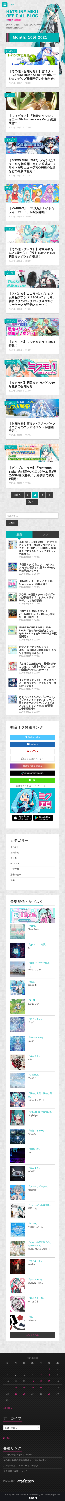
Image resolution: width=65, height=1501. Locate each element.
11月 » (9, 1408)
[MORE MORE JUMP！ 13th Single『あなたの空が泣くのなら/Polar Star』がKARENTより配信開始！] (12, 630)
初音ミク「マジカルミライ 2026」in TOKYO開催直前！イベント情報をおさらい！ (37, 649)
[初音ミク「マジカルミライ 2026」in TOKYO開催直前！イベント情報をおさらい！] (12, 649)
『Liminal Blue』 (36, 1037)
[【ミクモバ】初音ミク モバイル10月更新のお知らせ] (32, 367)
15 (49, 1381)
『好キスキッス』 (36, 1298)
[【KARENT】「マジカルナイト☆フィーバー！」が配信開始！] (32, 193)
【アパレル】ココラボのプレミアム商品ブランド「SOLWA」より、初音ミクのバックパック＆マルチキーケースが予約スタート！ (32, 299)
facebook (33, 744)
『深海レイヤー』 (36, 1130)
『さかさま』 (34, 1056)
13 (32, 1381)
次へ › (32, 501)
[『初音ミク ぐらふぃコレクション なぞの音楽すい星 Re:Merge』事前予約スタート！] (12, 567)
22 (49, 1387)
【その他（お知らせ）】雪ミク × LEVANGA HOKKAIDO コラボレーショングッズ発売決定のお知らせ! (32, 75)
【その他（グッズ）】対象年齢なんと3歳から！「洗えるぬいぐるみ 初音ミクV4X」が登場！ (32, 252)
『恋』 (31, 1317)
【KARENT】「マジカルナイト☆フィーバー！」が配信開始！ (31, 210)
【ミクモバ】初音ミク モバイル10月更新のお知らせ (32, 384)
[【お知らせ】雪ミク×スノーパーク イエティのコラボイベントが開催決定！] (32, 408)
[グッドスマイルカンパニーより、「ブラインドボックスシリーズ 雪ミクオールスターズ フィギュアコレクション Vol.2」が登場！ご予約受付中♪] (12, 699)
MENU (11, 4)
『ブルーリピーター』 (39, 1186)
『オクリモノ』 (35, 1019)
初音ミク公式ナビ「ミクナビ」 (33, 786)
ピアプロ (11, 447)
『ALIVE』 (33, 1224)
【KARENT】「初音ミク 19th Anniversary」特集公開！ (35, 582)
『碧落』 (32, 982)
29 (49, 1394)
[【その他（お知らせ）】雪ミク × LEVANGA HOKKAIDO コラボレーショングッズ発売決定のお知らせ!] (32, 56)
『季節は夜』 (34, 1149)
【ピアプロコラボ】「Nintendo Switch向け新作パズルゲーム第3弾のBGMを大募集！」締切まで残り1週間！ (32, 473)
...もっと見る (32, 1335)
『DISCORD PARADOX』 (40, 1112)
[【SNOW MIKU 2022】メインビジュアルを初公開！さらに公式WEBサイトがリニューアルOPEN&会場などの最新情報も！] (32, 145)
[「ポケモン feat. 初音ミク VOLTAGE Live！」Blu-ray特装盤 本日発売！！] (12, 613)
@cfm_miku (33, 737)
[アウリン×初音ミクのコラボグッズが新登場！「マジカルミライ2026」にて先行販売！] (12, 597)
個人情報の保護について (15, 1471)
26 (24, 1394)
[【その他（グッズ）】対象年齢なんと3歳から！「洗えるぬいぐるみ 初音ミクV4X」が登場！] (32, 234)
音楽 (8, 187)
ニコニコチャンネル (34, 759)
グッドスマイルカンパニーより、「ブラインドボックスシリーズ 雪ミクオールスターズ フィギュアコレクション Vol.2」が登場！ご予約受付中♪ (37, 702)
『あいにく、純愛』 (37, 944)
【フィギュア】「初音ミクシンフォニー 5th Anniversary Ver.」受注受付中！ (32, 119)
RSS (7, 1438)
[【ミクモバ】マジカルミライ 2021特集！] (32, 326)
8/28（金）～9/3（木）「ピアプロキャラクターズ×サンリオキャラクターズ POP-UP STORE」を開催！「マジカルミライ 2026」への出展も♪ (38, 548)
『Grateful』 (34, 1075)
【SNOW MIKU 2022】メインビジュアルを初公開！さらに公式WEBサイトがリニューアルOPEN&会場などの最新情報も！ (32, 166)
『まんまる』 (34, 1168)
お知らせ (11, 50)
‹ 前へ (17, 495)
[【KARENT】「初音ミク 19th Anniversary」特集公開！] (12, 584)
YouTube (33, 751)
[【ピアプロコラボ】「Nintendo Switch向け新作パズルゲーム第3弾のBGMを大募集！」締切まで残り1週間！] (32, 452)
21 (41, 1387)
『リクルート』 (35, 1261)
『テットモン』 (35, 1279)
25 (16, 1394)
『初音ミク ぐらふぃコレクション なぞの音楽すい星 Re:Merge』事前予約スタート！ (37, 567)
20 (32, 1387)
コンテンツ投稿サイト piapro (17, 1455)
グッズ (9, 95)
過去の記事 (15, 874)
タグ (46, 534)
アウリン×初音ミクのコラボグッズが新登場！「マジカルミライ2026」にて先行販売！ (37, 597)
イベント (11, 139)
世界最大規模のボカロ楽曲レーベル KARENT (25, 1460)
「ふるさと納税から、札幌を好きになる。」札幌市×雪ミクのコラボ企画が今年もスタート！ (37, 666)
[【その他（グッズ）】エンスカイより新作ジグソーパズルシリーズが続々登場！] (12, 682)
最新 (19, 534)
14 (41, 1381)
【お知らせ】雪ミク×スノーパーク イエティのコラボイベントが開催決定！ (32, 427)
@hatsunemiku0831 (34, 773)
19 (24, 1387)
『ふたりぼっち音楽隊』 (40, 1205)
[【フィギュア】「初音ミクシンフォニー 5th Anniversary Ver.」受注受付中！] (32, 100)
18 (16, 1387)
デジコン (11, 321)
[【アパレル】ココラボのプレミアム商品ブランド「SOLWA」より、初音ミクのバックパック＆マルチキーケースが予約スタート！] (32, 278)
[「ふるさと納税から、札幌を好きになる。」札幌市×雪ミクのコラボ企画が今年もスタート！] (12, 666)
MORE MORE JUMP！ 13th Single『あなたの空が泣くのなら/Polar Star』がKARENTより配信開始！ (38, 632)
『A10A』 (33, 1000)
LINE (33, 780)
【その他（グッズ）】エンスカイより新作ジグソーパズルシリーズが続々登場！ (37, 682)
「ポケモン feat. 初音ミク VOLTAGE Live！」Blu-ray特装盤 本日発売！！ (37, 613)
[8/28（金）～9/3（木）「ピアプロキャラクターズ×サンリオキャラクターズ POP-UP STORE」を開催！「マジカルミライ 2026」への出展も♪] (12, 545)
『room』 (32, 926)
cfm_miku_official (33, 766)
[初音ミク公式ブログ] (22, 16)
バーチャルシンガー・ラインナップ (20, 1466)
